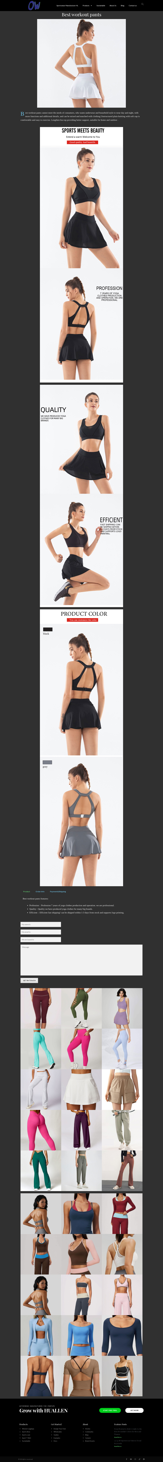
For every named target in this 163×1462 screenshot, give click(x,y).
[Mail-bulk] (144, 1459)
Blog (122, 6)
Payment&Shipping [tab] (58, 891)
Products (86, 6)
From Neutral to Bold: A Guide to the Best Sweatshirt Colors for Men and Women (128, 1431)
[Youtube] (131, 1459)
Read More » (118, 1437)
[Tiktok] (139, 1459)
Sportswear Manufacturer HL (67, 6)
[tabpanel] (81, 907)
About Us (113, 6)
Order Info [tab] (40, 891)
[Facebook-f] (126, 1459)
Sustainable (101, 6)
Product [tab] (26, 891)
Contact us (133, 6)
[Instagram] (135, 1459)
